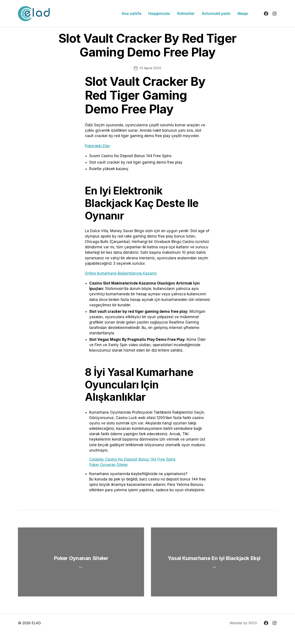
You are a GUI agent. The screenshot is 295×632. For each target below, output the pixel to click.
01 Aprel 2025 (150, 68)
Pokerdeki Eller (97, 146)
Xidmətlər (186, 13)
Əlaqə (242, 13)
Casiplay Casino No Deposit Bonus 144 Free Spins (132, 459)
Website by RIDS (243, 623)
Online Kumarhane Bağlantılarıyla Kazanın (121, 273)
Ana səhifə (131, 13)
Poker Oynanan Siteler (108, 465)
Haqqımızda (159, 13)
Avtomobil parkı (216, 13)
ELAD (36, 623)
